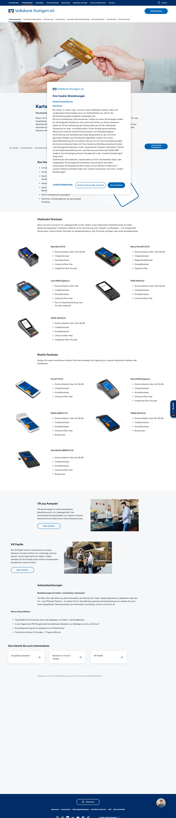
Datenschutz (65, 809)
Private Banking (52, 3)
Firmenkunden (27, 3)
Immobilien (40, 3)
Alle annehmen (116, 185)
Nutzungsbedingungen (81, 809)
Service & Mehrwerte (98, 3)
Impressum (55, 809)
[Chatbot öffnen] (161, 803)
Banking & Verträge (80, 3)
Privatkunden (14, 3)
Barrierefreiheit (119, 809)
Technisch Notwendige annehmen (90, 185)
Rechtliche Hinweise (98, 809)
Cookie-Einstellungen (63, 184)
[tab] (15, 19)
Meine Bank (65, 3)
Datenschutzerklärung (63, 101)
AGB (109, 809)
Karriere (112, 3)
